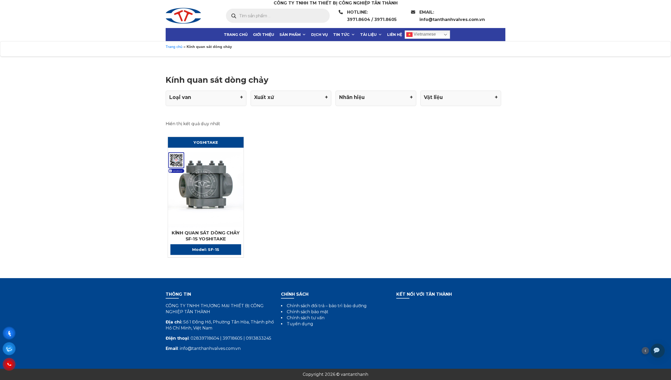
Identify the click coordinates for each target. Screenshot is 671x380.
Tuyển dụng (300, 323)
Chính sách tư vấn (305, 317)
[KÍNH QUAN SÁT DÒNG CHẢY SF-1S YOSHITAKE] (206, 189)
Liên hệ (394, 34)
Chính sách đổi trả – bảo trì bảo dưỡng (327, 305)
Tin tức (341, 34)
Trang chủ (236, 34)
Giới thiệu (263, 34)
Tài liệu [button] (368, 34)
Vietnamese (424, 34)
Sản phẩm (290, 34)
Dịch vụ (319, 34)
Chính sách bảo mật (307, 311)
